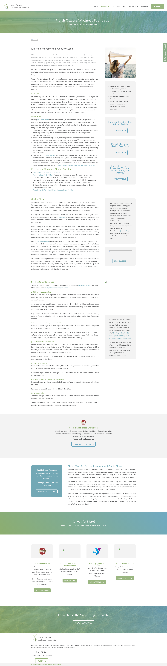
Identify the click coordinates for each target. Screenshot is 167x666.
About (96, 6)
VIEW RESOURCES (83, 623)
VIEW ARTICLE (120, 131)
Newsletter (145, 6)
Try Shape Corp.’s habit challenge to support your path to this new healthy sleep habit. (120, 335)
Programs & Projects (119, 6)
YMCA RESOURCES (97, 582)
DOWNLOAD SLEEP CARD (47, 491)
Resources (132, 6)
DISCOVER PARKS (42, 590)
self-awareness (43, 120)
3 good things (125, 231)
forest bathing (50, 155)
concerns (62, 217)
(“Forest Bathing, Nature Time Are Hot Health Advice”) (75, 165)
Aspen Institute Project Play (42, 175)
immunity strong (84, 285)
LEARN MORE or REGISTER (83, 444)
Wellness (103, 6)
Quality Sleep (120, 261)
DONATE (41, 661)
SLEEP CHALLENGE (124, 578)
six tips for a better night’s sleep (56, 288)
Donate (157, 6)
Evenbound (58, 664)
